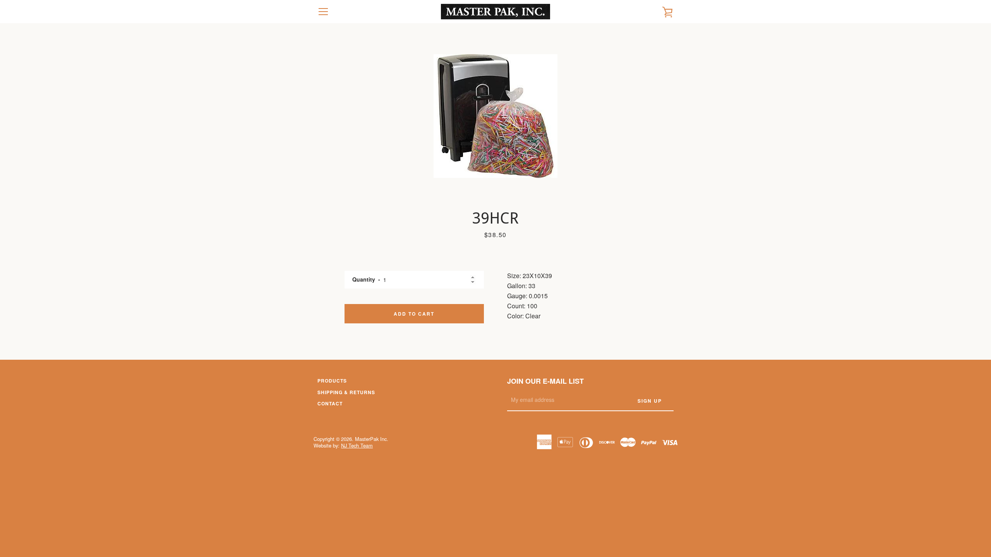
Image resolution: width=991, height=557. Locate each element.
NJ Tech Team (357, 445)
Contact (330, 403)
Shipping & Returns (346, 392)
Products (332, 380)
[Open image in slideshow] (495, 116)
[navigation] (323, 11)
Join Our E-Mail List (545, 381)
